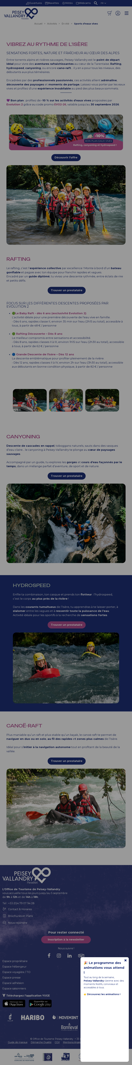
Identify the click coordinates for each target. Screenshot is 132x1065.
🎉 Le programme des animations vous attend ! (104, 967)
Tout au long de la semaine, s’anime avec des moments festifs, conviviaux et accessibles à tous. (104, 986)
